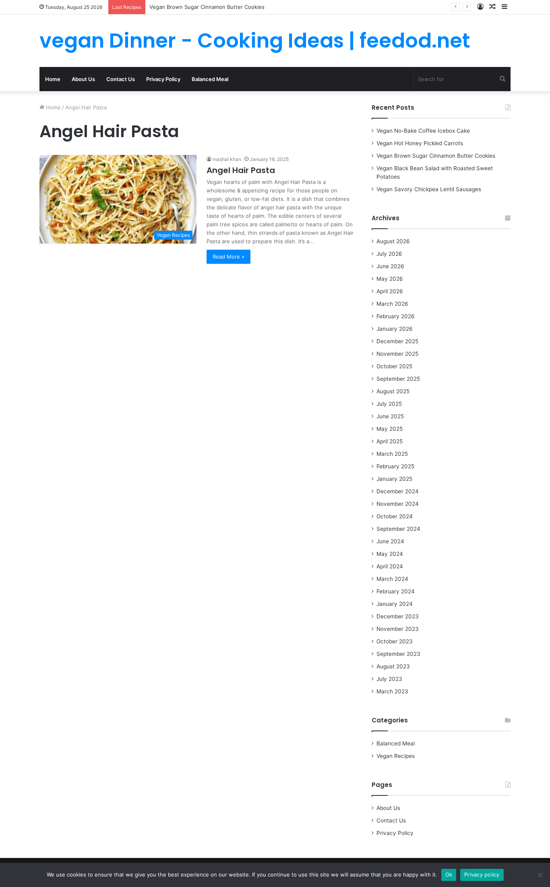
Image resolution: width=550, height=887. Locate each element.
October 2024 (394, 516)
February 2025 (395, 466)
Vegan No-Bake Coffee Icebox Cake (423, 130)
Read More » (228, 256)
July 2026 (389, 253)
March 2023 (392, 691)
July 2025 (389, 404)
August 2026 (393, 241)
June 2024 (390, 541)
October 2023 (394, 641)
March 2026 (392, 304)
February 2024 (395, 591)
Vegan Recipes (395, 756)
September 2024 (398, 529)
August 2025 (392, 391)
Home (52, 79)
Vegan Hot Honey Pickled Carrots (419, 143)
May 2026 (389, 278)
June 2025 (390, 416)
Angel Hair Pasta (241, 170)
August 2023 (393, 666)
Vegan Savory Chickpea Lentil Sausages (428, 189)
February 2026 (395, 316)
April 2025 (389, 441)
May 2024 (389, 554)
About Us (83, 79)
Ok (449, 874)
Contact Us (120, 79)
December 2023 (397, 616)
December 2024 (397, 491)
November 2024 (397, 504)
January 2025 (394, 479)
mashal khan (227, 159)
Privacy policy (482, 874)
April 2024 (389, 566)
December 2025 (397, 341)
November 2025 (397, 354)
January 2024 (394, 604)
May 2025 (389, 429)
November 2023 (397, 629)
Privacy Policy (163, 79)
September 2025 (398, 379)
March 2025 (392, 454)
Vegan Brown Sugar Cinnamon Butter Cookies (207, 7)
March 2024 (392, 579)
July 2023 (389, 679)
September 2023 (398, 654)
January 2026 (394, 329)
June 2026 (390, 266)
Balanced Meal (210, 79)
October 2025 (394, 366)
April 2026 (389, 291)
